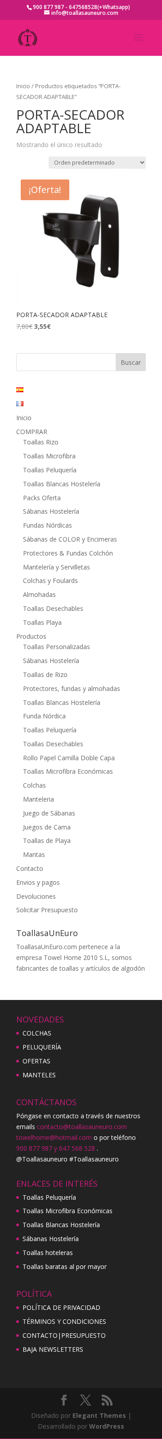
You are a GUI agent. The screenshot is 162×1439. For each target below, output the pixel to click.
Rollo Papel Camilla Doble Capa (69, 757)
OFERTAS (36, 1061)
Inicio (23, 86)
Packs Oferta (42, 497)
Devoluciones (36, 896)
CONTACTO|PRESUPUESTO (64, 1335)
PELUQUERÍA (41, 1047)
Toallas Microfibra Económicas (68, 771)
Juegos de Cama (47, 827)
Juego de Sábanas (49, 813)
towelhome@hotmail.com (54, 1137)
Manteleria (38, 799)
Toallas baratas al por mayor (64, 1266)
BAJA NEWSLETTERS (52, 1349)
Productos (31, 636)
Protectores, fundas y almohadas (71, 688)
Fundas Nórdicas (47, 525)
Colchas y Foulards (50, 580)
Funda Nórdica (44, 716)
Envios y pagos (38, 882)
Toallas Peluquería (49, 470)
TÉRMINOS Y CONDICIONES (64, 1321)
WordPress (106, 1426)
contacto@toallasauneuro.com (82, 1126)
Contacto (29, 868)
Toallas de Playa (47, 840)
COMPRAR (31, 431)
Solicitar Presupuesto (47, 910)
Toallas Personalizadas (56, 646)
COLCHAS (36, 1033)
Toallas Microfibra (49, 456)
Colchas (34, 785)
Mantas (34, 854)
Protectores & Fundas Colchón (68, 553)
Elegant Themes (99, 1415)
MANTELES (39, 1075)
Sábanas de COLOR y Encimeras (70, 539)
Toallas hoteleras (47, 1252)
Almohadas (39, 594)
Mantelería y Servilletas (56, 567)
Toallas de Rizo (45, 674)
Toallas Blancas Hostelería (61, 484)
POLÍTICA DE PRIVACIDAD (61, 1307)
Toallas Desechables (53, 608)
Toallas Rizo (40, 442)
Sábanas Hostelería (51, 511)
